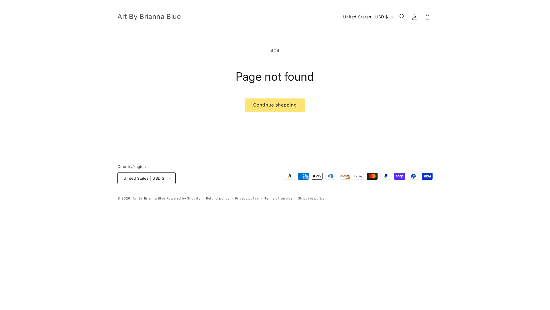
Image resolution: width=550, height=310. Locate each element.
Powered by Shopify (183, 198)
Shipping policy (311, 198)
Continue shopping (275, 105)
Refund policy (217, 198)
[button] (402, 16)
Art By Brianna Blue (149, 198)
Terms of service (278, 198)
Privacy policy (247, 198)
